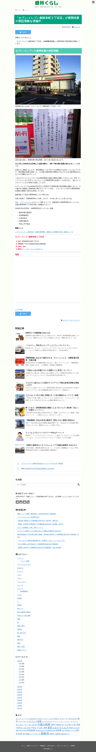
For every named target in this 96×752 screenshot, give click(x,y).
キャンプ (20, 571)
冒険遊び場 (60, 725)
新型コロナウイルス (58, 727)
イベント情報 (24, 561)
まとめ (19, 595)
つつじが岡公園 (29, 719)
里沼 (24, 734)
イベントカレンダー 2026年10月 (28, 517)
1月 (20, 682)
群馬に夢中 (21, 626)
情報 (18, 619)
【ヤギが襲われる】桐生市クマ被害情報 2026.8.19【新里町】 (38, 544)
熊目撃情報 (24, 591)
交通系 (19, 598)
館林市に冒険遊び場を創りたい (60, 734)
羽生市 (63, 730)
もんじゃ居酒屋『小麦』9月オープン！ (30, 527)
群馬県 (58, 730)
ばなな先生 (38, 719)
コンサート (55, 721)
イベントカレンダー (24, 564)
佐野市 (53, 725)
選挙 (18, 643)
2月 (20, 680)
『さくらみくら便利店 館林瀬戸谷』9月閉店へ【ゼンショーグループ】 (41, 540)
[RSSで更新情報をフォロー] (28, 502)
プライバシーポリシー (63, 745)
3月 (20, 677)
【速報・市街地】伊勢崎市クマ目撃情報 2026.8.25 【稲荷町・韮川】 (40, 524)
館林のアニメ (21, 650)
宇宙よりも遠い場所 (24, 615)
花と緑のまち (21, 633)
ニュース (77, 27)
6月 (20, 669)
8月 (20, 663)
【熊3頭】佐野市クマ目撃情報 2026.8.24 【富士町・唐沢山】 (37, 520)
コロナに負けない (47, 721)
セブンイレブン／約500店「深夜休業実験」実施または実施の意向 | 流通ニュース (44, 232)
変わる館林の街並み (24, 612)
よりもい (61, 719)
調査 (18, 636)
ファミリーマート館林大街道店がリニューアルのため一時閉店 (42, 463)
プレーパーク (74, 721)
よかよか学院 (53, 719)
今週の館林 (44, 724)
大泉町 (25, 728)
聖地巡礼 (67, 730)
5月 (20, 672)
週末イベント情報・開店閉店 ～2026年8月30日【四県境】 (37, 514)
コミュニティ (21, 582)
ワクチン (26, 724)
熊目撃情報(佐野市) (40, 730)
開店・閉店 (21, 646)
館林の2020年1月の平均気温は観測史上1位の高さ (38, 468)
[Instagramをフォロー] (20, 502)
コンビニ (66, 320)
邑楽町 (20, 734)
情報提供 (42, 745)
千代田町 (66, 724)
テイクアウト (67, 721)
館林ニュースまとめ (33, 734)
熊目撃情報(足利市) (50, 730)
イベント (20, 558)
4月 (20, 674)
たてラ (22, 719)
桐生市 (25, 730)
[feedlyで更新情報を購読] (24, 502)
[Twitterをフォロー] (17, 502)
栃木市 (21, 730)
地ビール (20, 608)
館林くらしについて (32, 745)
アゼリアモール (23, 721)
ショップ (20, 585)
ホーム (23, 745)
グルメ (19, 575)
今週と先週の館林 (32, 724)
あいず (18, 719)
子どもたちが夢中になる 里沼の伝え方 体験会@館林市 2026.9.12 (39, 531)
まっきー (45, 719)
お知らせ (20, 568)
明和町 (71, 728)
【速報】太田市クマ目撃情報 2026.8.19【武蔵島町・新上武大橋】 (39, 547)
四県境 (19, 605)
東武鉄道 (76, 728)
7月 (20, 666)
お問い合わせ (51, 745)
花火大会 (73, 730)
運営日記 (20, 639)
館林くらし (46, 3)
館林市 (45, 733)
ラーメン (19, 725)
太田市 (29, 728)
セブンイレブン (74, 320)
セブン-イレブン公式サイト (30, 202)
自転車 (19, 629)
